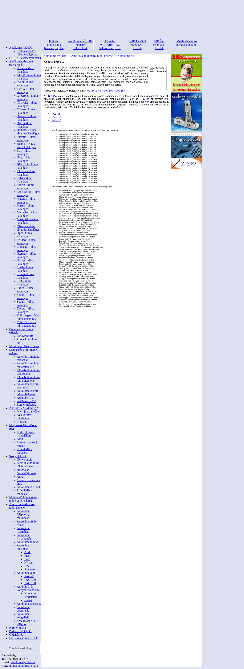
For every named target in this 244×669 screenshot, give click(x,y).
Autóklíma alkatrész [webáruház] (21, 63)
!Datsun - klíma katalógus (26, 138)
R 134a (52, 96)
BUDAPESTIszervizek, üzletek (137, 45)
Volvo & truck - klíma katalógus (26, 324)
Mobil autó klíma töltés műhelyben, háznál (23, 499)
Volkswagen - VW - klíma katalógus (29, 317)
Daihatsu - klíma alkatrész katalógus (28, 131)
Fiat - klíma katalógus (23, 152)
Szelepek (29, 569)
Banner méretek (26, 404)
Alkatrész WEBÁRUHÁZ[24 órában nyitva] (110, 45)
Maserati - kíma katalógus (26, 200)
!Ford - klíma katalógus (25, 159)
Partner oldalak (18, 627)
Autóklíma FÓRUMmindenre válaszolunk (80, 45)
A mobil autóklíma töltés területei (28, 464)
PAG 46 (29, 576)
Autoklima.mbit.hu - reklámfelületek (29, 365)
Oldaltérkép (16, 634)
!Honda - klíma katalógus (26, 173)
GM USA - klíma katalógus (27, 166)
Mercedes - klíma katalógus (27, 214)
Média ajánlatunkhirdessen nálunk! (186, 43)
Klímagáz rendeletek (30, 595)
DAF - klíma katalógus (24, 124)
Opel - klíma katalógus (24, 234)
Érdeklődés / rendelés (24, 451)
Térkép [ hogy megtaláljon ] (25, 433)
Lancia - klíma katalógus (25, 186)
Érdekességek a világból (26, 622)
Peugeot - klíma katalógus (26, 241)
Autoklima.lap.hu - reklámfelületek (28, 392)
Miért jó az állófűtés (29, 411)
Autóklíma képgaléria (23, 615)
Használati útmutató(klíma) (26, 471)
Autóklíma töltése (27, 542)
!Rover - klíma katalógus (25, 262)
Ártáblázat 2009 (26, 401)
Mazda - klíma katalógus (25, 207)
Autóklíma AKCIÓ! (21, 47)
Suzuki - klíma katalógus (25, 303)
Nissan (28, 562)
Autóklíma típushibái (23, 547)
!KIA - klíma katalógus (24, 179)
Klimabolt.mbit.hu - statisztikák (28, 372)
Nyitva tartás (24, 459)
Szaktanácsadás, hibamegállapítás (27, 52)
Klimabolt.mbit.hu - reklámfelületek (28, 379)
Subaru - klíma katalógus (26, 296)
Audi (27, 552)
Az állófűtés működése (24, 416)
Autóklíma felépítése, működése (23, 514)
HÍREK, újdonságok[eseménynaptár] (54, 45)
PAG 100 (30, 579)
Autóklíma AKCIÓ (28, 487)
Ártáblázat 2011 (26, 397)
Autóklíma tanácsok (29, 603)
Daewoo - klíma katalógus (26, 118)
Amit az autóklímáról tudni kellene (22, 506)
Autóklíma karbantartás (24, 536)
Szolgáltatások (17, 456)
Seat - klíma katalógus (24, 282)
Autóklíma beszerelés (23, 608)
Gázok (28, 600)
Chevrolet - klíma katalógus (27, 97)
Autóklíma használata (23, 530)
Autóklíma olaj (26, 572)
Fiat (26, 555)
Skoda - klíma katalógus (25, 289)
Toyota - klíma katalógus (25, 310)
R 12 (142, 98)
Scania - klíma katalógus (25, 276)
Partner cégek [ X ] (20, 631)
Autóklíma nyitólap (55, 55)
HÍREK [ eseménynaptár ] (25, 58)
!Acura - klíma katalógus (25, 70)
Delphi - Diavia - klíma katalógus (27, 145)
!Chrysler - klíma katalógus (27, 104)
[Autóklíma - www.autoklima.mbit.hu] (158, 78)
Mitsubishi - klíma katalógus (28, 221)
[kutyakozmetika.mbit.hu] (186, 91)
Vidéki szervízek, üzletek (24, 346)
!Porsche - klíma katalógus (26, 248)
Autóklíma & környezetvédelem (28, 588)
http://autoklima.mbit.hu (23, 665)
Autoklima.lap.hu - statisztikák (28, 385)
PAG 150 (30, 583)
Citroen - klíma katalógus (26, 111)
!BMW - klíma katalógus (26, 90)
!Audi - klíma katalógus (25, 83)
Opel (27, 566)
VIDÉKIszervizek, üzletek (159, 45)
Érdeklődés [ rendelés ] (23, 638)
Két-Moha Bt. (25, 336)
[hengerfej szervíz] (186, 129)
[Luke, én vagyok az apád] (186, 168)
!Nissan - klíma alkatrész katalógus (28, 227)
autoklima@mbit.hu (23, 662)
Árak (20, 439)
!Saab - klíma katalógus (25, 269)
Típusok (22, 421)
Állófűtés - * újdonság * (23, 408)
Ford (27, 559)
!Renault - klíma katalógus (26, 255)
